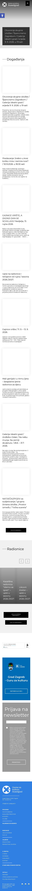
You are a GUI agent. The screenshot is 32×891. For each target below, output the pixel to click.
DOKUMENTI (5, 858)
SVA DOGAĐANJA (7, 812)
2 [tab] (13, 49)
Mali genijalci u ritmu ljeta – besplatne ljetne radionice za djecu (15, 381)
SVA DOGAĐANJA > (16, 530)
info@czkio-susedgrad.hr (9, 803)
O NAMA (4, 853)
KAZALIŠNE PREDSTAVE (9, 814)
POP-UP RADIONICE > (16, 622)
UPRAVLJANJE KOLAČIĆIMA (10, 877)
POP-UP (4, 835)
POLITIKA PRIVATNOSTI (8, 879)
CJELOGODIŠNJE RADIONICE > (16, 615)
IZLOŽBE (4, 818)
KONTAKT (5, 860)
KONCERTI (5, 816)
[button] (2, 15)
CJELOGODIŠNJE (7, 832)
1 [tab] (11, 49)
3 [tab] (16, 49)
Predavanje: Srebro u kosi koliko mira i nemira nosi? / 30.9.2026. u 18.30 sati (15, 161)
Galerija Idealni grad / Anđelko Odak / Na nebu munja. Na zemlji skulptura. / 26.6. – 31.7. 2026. (14, 440)
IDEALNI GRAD (6, 842)
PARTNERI (5, 874)
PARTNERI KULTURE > (16, 691)
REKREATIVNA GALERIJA (9, 844)
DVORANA (5, 856)
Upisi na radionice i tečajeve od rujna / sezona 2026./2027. (15, 277)
